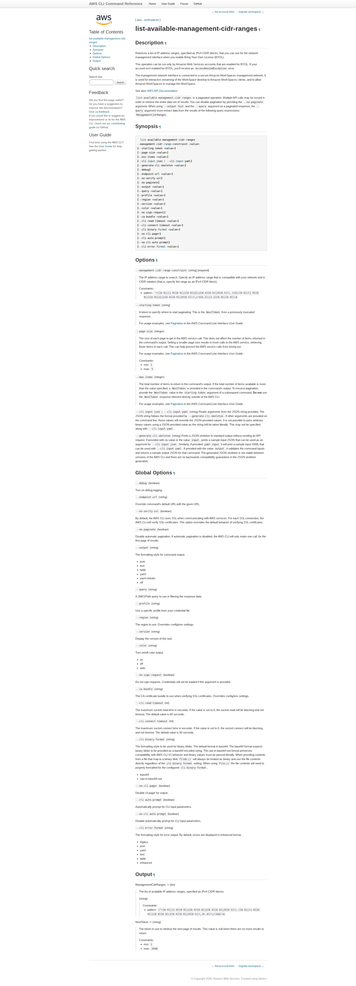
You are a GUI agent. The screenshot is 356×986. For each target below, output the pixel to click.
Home (152, 3)
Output (97, 60)
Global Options (101, 57)
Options (97, 53)
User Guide (168, 3)
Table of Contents (106, 31)
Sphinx (262, 978)
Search (120, 82)
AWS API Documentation (162, 90)
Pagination (177, 323)
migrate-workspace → (251, 11)
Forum (184, 3)
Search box (95, 76)
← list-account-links (223, 11)
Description (99, 45)
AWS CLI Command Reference (115, 4)
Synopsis (98, 49)
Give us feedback (99, 111)
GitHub (198, 3)
